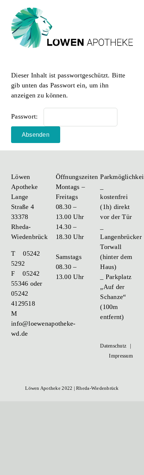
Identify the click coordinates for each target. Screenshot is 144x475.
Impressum (121, 356)
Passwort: (25, 116)
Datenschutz (113, 346)
